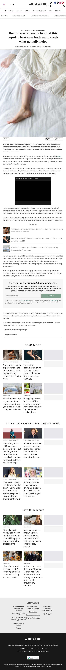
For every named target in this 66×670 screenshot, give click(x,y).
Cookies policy (35, 648)
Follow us (50, 139)
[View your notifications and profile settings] (13, 4)
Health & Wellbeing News (39, 30)
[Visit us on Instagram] (60, 3)
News (49, 46)
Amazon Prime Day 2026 (18, 15)
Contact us (38, 645)
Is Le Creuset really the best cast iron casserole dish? (18, 619)
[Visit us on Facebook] (55, 3)
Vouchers (18, 628)
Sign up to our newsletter (47, 613)
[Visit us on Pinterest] (63, 3)
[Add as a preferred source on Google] (33, 657)
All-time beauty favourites (18, 609)
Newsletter (59, 139)
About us (11, 645)
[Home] (5, 11)
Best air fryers (33, 612)
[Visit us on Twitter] (58, 3)
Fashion (10, 10)
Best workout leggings (33, 615)
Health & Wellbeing (39, 10)
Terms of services (25, 300)
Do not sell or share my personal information (33, 651)
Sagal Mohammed (23, 47)
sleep (59, 156)
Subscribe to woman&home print (47, 609)
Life (50, 10)
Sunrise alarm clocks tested (18, 613)
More (57, 10)
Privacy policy (24, 648)
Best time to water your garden (40, 15)
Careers (44, 648)
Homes (27, 10)
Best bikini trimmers (33, 608)
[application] (33, 191)
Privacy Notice (54, 300)
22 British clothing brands (18, 624)
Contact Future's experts (24, 645)
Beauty (19, 10)
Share (7, 139)
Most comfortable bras (33, 618)
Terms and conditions (50, 645)
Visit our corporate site (56, 664)
